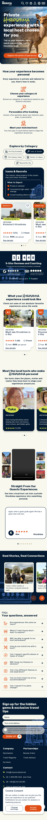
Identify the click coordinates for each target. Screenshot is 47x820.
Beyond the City (25, 163)
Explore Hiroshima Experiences (22, 56)
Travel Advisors (29, 757)
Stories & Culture (36, 157)
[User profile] (35, 3)
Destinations (8, 753)
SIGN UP (11, 737)
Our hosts (7, 762)
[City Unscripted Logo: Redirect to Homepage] (7, 3)
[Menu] (43, 3)
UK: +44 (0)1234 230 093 (15, 782)
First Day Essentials (15, 151)
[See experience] (16, 222)
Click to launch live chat (15, 786)
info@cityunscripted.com (16, 772)
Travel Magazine (9, 757)
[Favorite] (28, 205)
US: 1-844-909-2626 (18, 777)
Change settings (14, 808)
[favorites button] (26, 3)
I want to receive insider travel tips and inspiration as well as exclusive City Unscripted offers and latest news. (25, 730)
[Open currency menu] (39, 3)
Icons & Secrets (36, 151)
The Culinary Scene (15, 157)
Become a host (29, 753)
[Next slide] (42, 598)
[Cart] (31, 3)
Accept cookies (33, 808)
